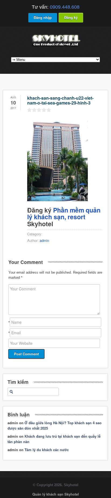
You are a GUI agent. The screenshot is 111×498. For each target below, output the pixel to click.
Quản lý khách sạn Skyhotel (55, 494)
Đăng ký (71, 17)
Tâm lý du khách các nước (47, 449)
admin (44, 240)
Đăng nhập (43, 17)
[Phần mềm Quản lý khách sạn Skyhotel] (55, 46)
